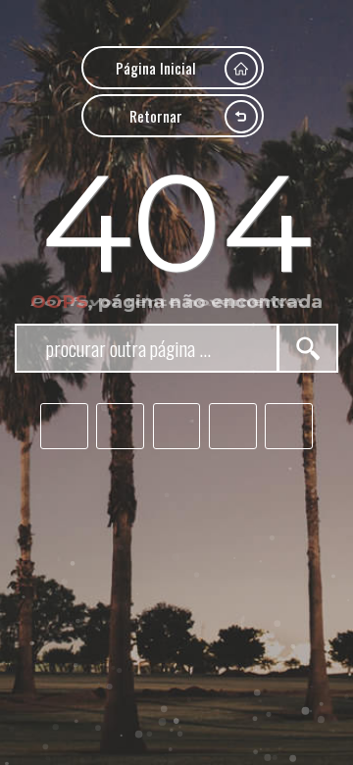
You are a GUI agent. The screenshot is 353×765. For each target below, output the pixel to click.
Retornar (155, 115)
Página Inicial (156, 67)
